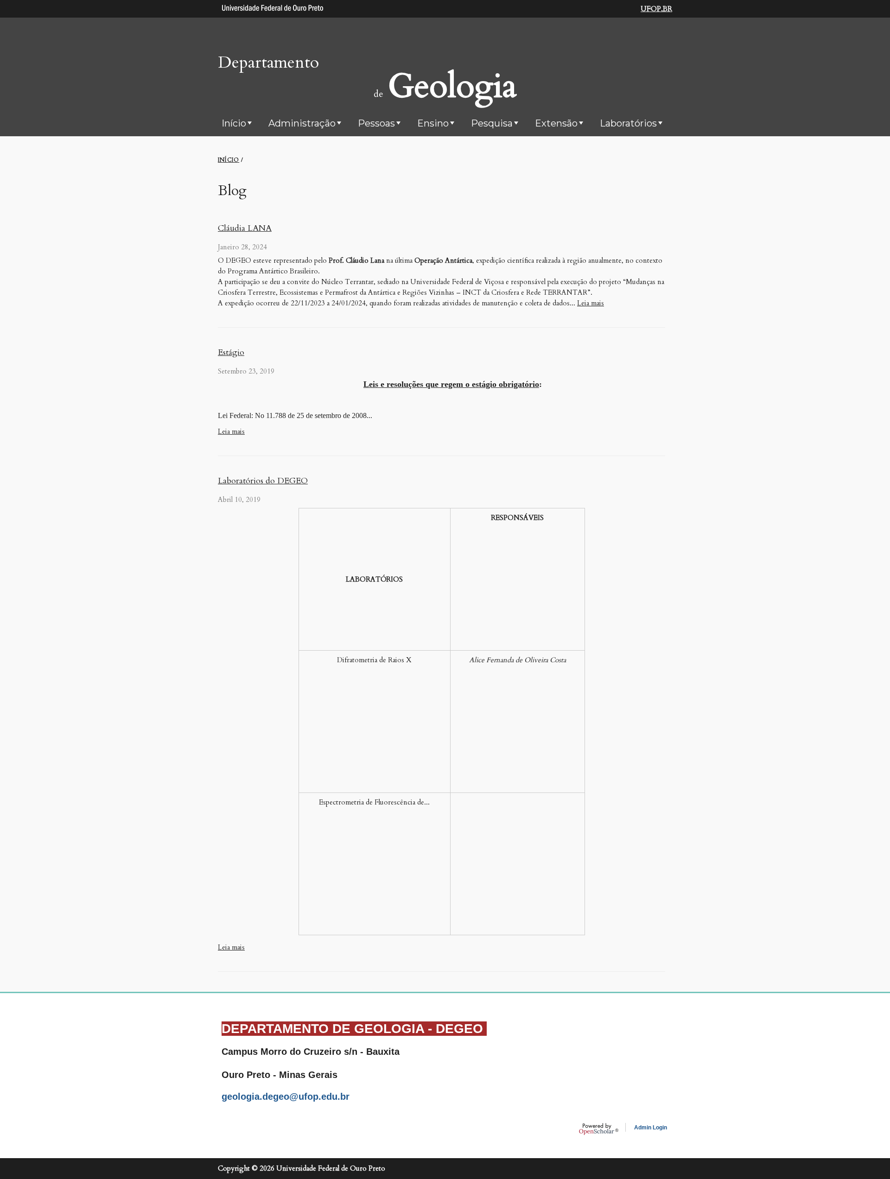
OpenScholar (598, 1129)
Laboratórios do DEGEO (263, 481)
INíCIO (228, 160)
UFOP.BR (656, 8)
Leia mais (590, 303)
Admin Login (650, 1127)
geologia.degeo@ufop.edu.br (286, 1096)
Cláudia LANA (245, 228)
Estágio (231, 352)
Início (234, 123)
